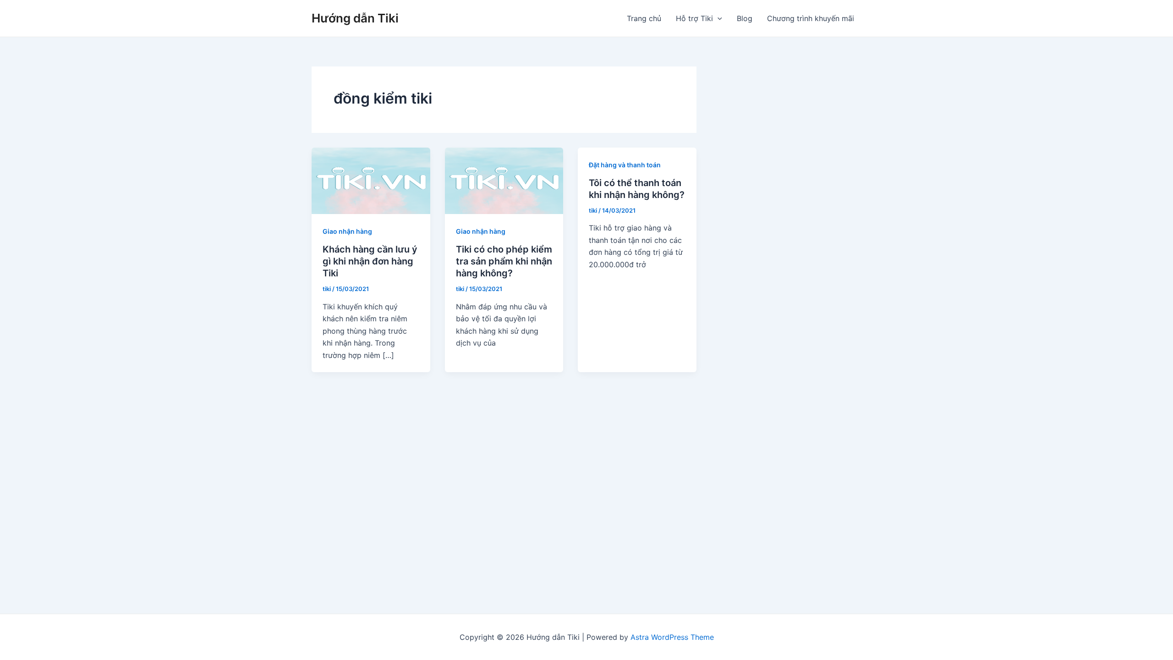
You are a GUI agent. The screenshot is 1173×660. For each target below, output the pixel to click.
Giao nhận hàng (347, 231)
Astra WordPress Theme (672, 637)
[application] (717, 18)
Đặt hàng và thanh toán (625, 165)
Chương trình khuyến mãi (810, 18)
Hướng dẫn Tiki (355, 18)
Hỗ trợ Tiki (694, 18)
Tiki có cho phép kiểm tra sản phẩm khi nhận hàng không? (504, 261)
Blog (744, 18)
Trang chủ (644, 18)
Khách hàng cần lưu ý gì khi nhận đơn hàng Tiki (370, 261)
